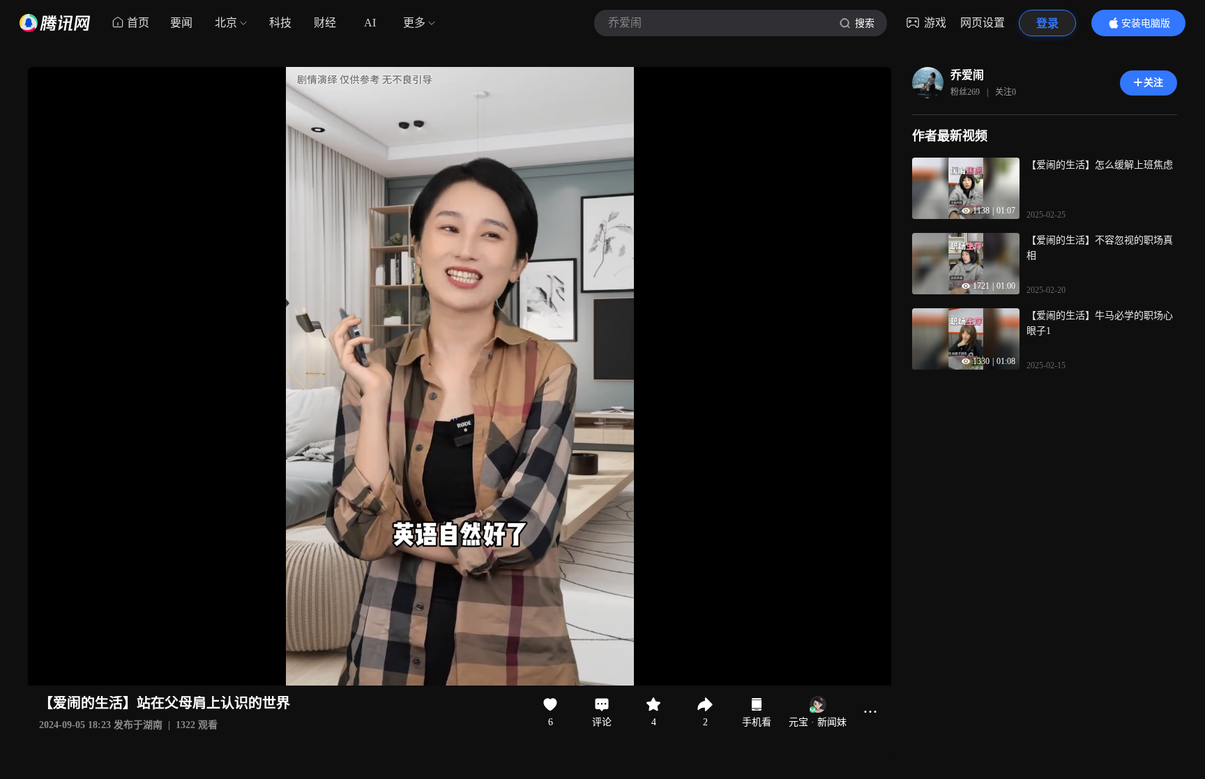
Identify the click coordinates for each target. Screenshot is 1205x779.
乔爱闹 (967, 75)
